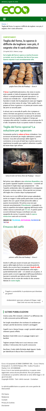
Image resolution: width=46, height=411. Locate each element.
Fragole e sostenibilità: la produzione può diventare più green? (23, 292)
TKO (6, 222)
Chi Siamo (5, 394)
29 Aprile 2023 (8, 51)
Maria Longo (18, 51)
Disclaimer (5, 406)
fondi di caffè (35, 267)
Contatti (4, 400)
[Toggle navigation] (4, 19)
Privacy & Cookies (8, 403)
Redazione (5, 397)
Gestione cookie (40, 409)
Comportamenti (9, 37)
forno (6, 92)
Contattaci (34, 379)
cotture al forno (23, 134)
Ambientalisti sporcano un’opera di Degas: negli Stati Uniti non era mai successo (24, 301)
